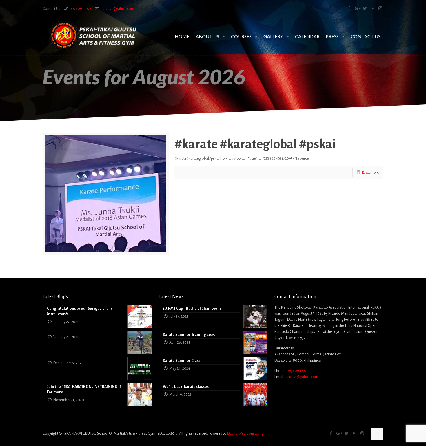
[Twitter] (365, 8)
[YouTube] (372, 8)
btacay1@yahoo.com (117, 9)
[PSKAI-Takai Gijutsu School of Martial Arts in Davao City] (92, 35)
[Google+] (357, 8)
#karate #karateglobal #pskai (255, 144)
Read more (370, 172)
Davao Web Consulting (245, 434)
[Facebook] (349, 8)
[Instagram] (380, 8)
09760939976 (81, 9)
